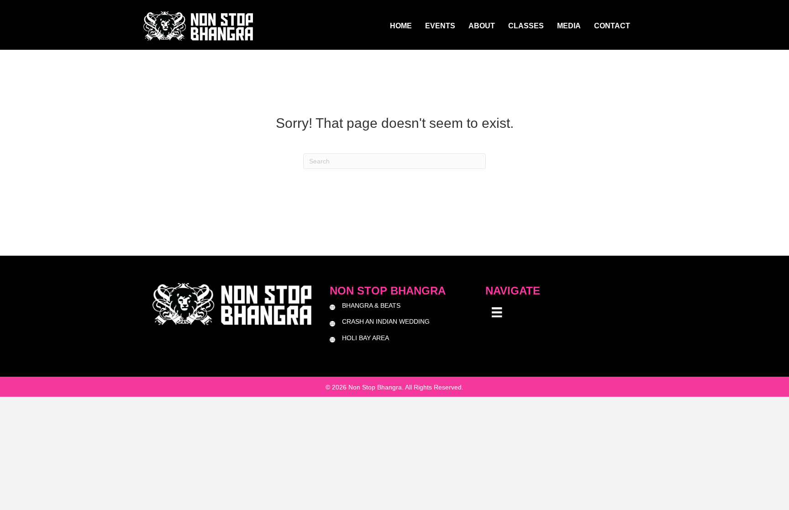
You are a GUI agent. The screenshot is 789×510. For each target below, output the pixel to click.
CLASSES (526, 26)
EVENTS (440, 26)
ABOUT (481, 26)
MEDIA (569, 26)
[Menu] (496, 312)
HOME (401, 26)
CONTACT (612, 26)
